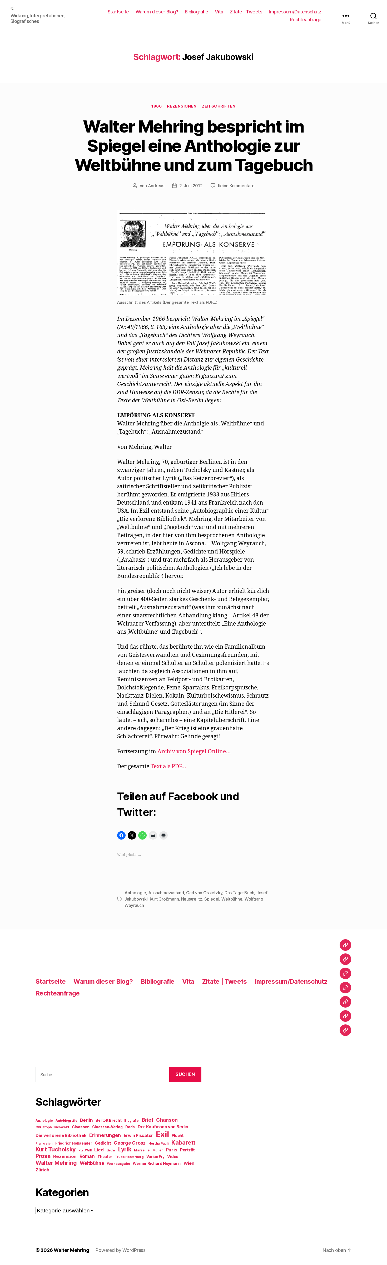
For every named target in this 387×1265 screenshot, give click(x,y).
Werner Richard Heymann (157, 1163)
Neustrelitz (191, 899)
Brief (147, 1120)
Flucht (177, 1135)
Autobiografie (66, 1120)
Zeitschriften (219, 106)
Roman (87, 1156)
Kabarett (183, 1142)
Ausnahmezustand (166, 892)
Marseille (142, 1150)
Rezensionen (181, 106)
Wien (188, 1163)
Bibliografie (196, 11)
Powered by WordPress (120, 1250)
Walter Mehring (56, 1162)
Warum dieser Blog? (157, 11)
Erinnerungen (105, 1135)
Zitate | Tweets (246, 11)
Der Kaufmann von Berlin (163, 1126)
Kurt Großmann (164, 899)
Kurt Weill (84, 1150)
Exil (162, 1134)
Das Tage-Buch (239, 892)
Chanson (167, 1120)
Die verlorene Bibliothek (61, 1135)
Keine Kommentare (236, 185)
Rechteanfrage (305, 19)
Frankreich (44, 1143)
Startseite (118, 11)
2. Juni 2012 (191, 185)
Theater (104, 1157)
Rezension (65, 1156)
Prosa (43, 1156)
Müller (157, 1150)
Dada (130, 1127)
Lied (99, 1149)
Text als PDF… (168, 766)
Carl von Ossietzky (204, 892)
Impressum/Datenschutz (295, 11)
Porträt (187, 1149)
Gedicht (103, 1143)
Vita (219, 11)
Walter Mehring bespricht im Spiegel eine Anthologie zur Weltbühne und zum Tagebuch (194, 145)
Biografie (131, 1120)
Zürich (42, 1169)
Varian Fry (155, 1157)
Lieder (111, 1150)
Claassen (81, 1127)
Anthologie (135, 892)
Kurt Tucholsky (56, 1149)
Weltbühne (231, 899)
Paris (171, 1149)
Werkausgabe (118, 1164)
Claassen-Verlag (107, 1127)
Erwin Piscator (138, 1135)
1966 (156, 106)
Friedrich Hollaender (73, 1143)
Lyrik (124, 1149)
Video (172, 1156)
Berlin (86, 1120)
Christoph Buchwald (52, 1127)
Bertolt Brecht (108, 1120)
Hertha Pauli (158, 1143)
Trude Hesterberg (129, 1157)
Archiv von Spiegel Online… (194, 751)
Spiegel (211, 899)
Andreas (156, 185)
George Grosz (130, 1143)
